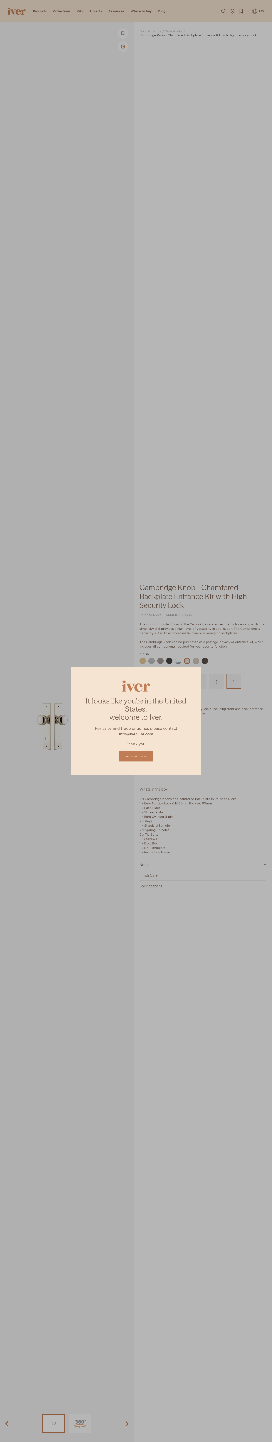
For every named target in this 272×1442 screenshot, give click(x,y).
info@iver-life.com (136, 734)
